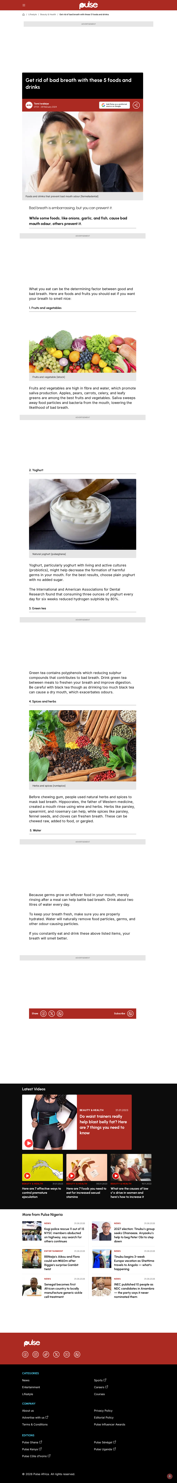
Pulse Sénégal (103, 1442)
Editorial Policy (104, 1417)
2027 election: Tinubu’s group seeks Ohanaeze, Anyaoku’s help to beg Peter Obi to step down (134, 1235)
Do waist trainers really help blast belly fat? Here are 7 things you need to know (103, 1124)
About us (28, 1410)
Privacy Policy (103, 1410)
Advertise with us (33, 1417)
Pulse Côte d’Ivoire (34, 1456)
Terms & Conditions (35, 1424)
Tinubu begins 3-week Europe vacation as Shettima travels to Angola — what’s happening (134, 1263)
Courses (99, 1394)
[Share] (136, 105)
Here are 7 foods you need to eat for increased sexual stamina (86, 1193)
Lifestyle (32, 14)
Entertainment (53, 1251)
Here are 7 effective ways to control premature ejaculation (41, 1193)
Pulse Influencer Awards (109, 1424)
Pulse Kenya (30, 1449)
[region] (88, 1179)
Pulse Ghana (30, 1442)
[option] (42, 1180)
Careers (99, 1387)
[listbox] (88, 1179)
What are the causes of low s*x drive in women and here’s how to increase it (129, 1193)
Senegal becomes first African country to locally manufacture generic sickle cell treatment (63, 1291)
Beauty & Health (48, 14)
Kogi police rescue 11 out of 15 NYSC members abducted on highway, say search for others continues (64, 1235)
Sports (98, 1380)
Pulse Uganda (103, 1449)
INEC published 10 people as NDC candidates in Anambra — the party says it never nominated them (134, 1291)
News (47, 1223)
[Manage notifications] (170, 1476)
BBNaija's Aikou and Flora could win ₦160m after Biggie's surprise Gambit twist (62, 1263)
